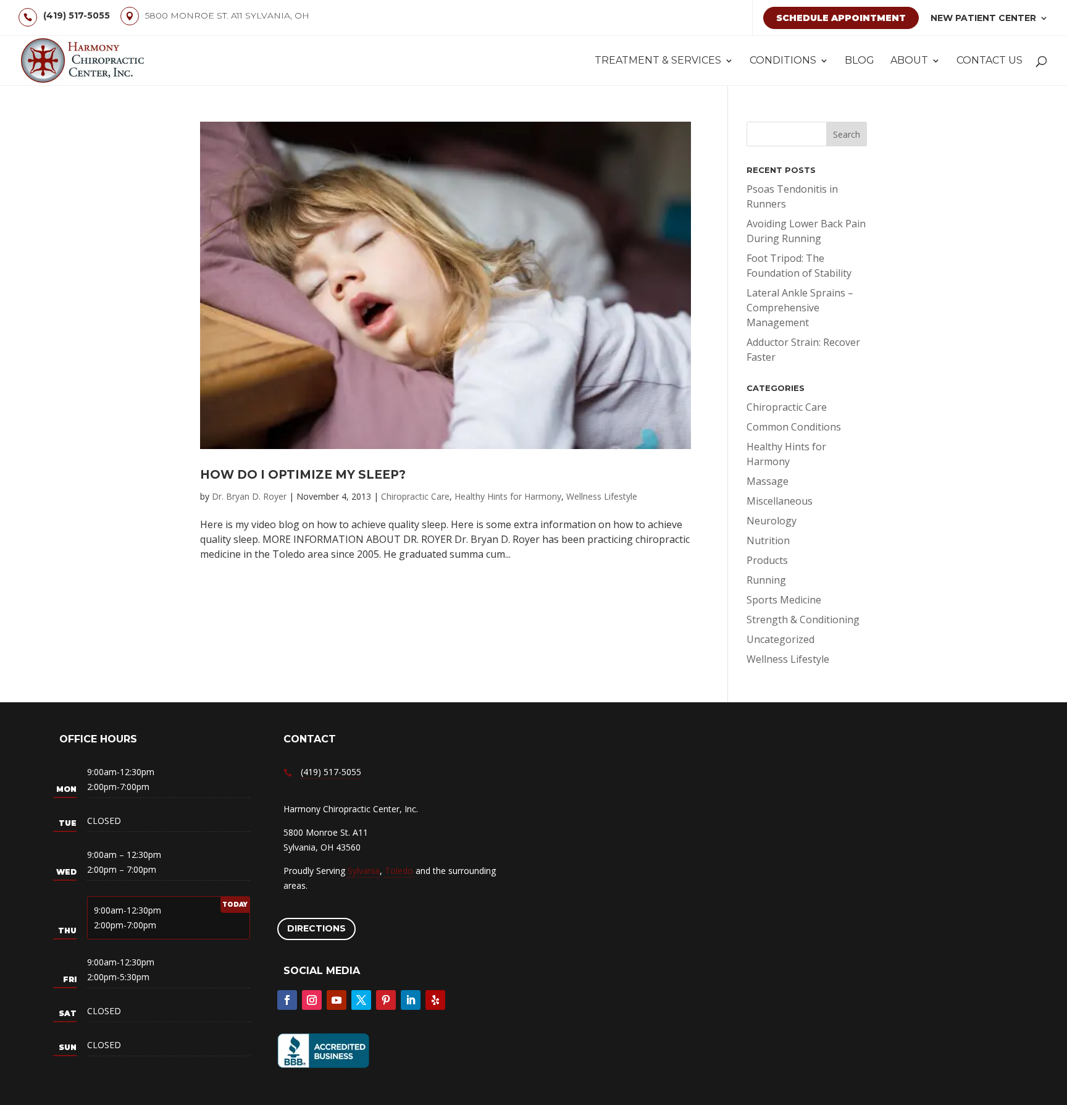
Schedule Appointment (841, 17)
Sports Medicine (784, 600)
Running (766, 580)
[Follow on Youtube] (336, 1000)
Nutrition (768, 540)
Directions (316, 928)
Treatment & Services (658, 61)
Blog (859, 61)
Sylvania (364, 870)
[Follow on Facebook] (287, 1000)
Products (767, 560)
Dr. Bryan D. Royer (249, 496)
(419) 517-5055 (76, 15)
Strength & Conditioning (803, 619)
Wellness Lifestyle (601, 496)
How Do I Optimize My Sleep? (303, 475)
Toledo (399, 870)
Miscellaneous (780, 501)
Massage (768, 481)
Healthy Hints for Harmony (507, 496)
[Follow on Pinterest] (386, 1000)
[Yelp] (435, 1000)
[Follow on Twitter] (361, 1000)
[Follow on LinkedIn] (411, 1000)
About (909, 61)
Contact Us (989, 61)
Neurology (772, 520)
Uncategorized (780, 639)
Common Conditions (794, 427)
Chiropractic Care (415, 496)
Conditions (783, 61)
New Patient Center (983, 18)
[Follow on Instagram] (312, 1000)
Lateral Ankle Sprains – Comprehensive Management (800, 307)
